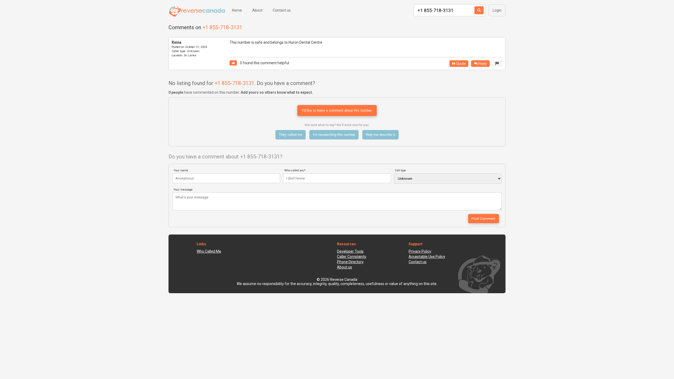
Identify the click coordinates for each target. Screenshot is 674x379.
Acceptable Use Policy (427, 257)
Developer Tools (350, 251)
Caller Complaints (351, 257)
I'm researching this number (334, 135)
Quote (460, 64)
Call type (400, 170)
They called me (290, 135)
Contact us (282, 10)
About (257, 10)
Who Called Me (209, 251)
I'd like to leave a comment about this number (337, 110)
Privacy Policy (420, 251)
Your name (181, 170)
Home (237, 10)
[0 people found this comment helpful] (233, 63)
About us (344, 267)
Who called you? (295, 170)
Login (497, 10)
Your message (183, 189)
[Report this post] (497, 63)
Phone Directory (350, 262)
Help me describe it (380, 135)
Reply (482, 64)
